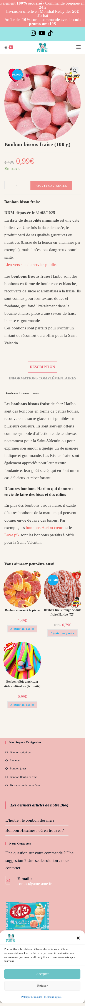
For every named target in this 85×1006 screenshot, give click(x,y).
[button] (78, 938)
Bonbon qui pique (20, 752)
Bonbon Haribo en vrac (23, 777)
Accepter (42, 973)
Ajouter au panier (51, 185)
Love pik (12, 535)
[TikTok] (50, 33)
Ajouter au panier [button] (22, 628)
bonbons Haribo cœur (44, 527)
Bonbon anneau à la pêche (22, 610)
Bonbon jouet (18, 768)
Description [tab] (42, 367)
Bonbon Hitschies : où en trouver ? (34, 830)
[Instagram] (34, 33)
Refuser (42, 985)
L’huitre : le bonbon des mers (29, 820)
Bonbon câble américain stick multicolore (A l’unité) (22, 684)
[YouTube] (41, 33)
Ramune (15, 760)
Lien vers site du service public (30, 264)
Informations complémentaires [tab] (42, 378)
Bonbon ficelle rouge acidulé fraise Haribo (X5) (62, 612)
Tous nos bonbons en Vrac (25, 785)
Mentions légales (53, 996)
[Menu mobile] (78, 47)
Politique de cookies (31, 996)
